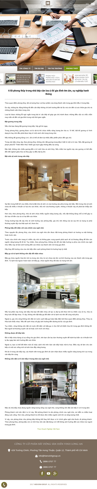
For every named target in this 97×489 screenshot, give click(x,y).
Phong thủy (72, 68)
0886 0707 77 (4, 485)
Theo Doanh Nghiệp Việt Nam (48, 429)
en (87, 4)
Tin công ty (24, 68)
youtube (48, 473)
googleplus (55, 473)
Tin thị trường (55, 68)
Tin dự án (39, 68)
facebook (42, 473)
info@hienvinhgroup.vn (49, 456)
